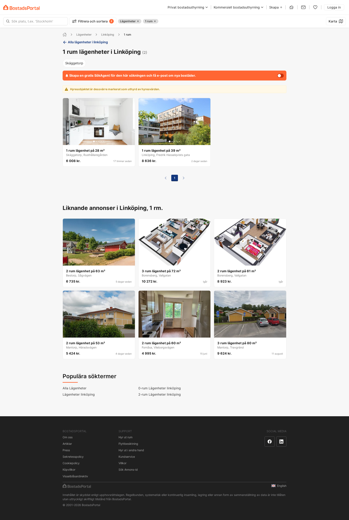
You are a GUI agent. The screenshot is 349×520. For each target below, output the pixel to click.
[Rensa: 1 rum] (154, 21)
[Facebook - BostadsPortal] (270, 441)
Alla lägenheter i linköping (88, 42)
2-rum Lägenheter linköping (159, 394)
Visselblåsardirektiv (75, 476)
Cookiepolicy (71, 463)
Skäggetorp (74, 63)
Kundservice (127, 456)
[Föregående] (165, 178)
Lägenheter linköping (79, 394)
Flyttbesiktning (128, 443)
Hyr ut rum (125, 437)
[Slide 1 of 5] (94, 141)
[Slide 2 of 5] (96, 141)
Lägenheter (83, 34)
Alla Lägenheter (74, 388)
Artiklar (67, 443)
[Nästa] (183, 178)
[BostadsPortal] (21, 7)
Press (66, 450)
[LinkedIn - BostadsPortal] (281, 441)
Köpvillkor (69, 469)
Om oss (68, 437)
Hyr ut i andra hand (131, 450)
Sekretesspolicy (73, 456)
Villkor (122, 463)
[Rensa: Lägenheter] (138, 21)
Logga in (334, 7)
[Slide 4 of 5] (101, 141)
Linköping (107, 34)
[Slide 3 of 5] (99, 141)
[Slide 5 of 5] (103, 141)
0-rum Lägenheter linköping (159, 388)
